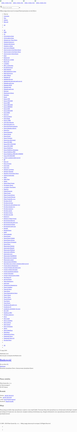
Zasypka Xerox (7, 340)
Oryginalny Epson (8, 185)
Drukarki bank (7, 87)
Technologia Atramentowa (10, 285)
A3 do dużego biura (9, 36)
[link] (19, 7)
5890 (5, 32)
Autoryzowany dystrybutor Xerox (12, 52)
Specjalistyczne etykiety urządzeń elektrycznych (16, 263)
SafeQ (5, 232)
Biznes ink (6, 61)
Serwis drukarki (8, 234)
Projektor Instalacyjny (9, 206)
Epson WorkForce (8, 148)
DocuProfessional (8, 67)
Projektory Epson (8, 212)
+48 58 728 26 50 (9, 395)
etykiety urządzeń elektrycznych (12, 157)
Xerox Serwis (7, 324)
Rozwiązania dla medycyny (11, 222)
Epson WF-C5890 (8, 146)
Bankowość (7, 57)
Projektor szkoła (8, 210)
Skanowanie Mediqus (9, 250)
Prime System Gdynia (9, 195)
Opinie (5, 181)
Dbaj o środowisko (8, 65)
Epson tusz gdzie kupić (10, 140)
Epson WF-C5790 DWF (10, 144)
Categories (6, 16)
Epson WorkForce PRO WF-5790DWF (13, 154)
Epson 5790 (7, 99)
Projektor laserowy (8, 208)
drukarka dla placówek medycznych (13, 81)
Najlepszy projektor (9, 169)
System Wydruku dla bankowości (12, 267)
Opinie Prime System (9, 183)
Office (5, 177)
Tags (5, 18)
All (4, 25)
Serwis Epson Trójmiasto (10, 242)
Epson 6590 (7, 108)
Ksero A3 (6, 161)
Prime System (7, 193)
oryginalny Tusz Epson (10, 187)
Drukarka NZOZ (8, 85)
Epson (5, 97)
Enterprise (6, 95)
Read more (2, 366)
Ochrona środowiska (9, 175)
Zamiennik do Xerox (9, 334)
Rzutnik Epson (7, 230)
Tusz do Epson (7, 299)
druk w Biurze (7, 75)
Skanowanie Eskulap (9, 246)
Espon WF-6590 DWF (9, 155)
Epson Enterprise (8, 132)
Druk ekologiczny (8, 73)
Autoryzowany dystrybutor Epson (12, 50)
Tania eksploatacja (8, 281)
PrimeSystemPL (10, 401)
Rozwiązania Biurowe (9, 220)
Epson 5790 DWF (8, 101)
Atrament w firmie (8, 46)
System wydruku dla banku (11, 269)
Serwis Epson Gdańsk (9, 238)
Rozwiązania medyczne (10, 226)
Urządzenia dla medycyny (10, 305)
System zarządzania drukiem (11, 271)
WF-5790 (6, 310)
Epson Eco (6, 130)
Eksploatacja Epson (9, 93)
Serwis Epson (7, 236)
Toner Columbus (8, 287)
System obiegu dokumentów (11, 265)
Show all (6, 22)
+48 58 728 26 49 (7, 397)
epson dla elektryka (9, 122)
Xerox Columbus (8, 320)
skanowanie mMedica (9, 252)
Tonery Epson (7, 295)
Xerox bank (7, 318)
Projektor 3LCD (8, 201)
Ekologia (6, 91)
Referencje (6, 216)
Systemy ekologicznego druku (11, 275)
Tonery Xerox (7, 297)
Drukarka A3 (7, 77)
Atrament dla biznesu (9, 44)
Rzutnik (6, 228)
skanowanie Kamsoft (9, 248)
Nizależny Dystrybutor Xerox (11, 173)
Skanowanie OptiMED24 (10, 256)
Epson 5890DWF (8, 106)
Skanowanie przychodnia (10, 258)
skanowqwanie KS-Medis (10, 261)
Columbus (6, 63)
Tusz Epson (7, 301)
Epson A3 (6, 114)
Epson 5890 (7, 103)
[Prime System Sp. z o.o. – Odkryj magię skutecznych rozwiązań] (23, 3)
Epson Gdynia (7, 134)
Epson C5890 (7, 120)
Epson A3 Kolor (8, 116)
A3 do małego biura (9, 38)
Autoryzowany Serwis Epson (11, 53)
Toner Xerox (7, 291)
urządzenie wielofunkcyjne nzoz (12, 309)
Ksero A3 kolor (7, 163)
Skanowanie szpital (9, 259)
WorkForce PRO (8, 312)
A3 (4, 34)
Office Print (7, 179)
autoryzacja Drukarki (9, 48)
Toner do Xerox (8, 289)
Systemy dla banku (8, 273)
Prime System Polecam (9, 197)
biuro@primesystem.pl (9, 399)
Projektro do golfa (8, 214)
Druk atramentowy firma (10, 71)
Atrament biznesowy (9, 42)
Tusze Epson (7, 303)
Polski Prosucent (8, 191)
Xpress (5, 328)
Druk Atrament (7, 69)
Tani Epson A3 (7, 277)
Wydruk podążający (9, 314)
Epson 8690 (7, 112)
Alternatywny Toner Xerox (10, 40)
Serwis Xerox (7, 244)
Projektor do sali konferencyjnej (12, 205)
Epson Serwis (7, 136)
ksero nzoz (6, 167)
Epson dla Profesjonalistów (11, 126)
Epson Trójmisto (8, 138)
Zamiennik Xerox (8, 336)
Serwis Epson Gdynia (9, 240)
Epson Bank (7, 118)
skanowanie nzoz (8, 254)
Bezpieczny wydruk (9, 59)
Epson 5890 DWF (8, 104)
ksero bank (6, 165)
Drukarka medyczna (9, 83)
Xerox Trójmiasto (8, 326)
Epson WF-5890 (8, 142)
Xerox (5, 316)
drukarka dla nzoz (8, 79)
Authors (6, 20)
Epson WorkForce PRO (9, 152)
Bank (5, 55)
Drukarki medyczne (9, 89)
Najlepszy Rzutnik (8, 171)
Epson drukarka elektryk (10, 128)
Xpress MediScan (8, 330)
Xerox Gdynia (7, 322)
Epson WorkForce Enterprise (11, 150)
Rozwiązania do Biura (9, 224)
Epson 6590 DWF (8, 110)
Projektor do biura (8, 203)
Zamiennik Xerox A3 (9, 338)
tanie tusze (6, 283)
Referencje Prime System (10, 218)
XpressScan (7, 332)
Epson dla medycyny (9, 124)
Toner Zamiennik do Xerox (10, 293)
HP (4, 159)
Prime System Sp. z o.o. (9, 199)
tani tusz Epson (8, 279)
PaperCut (6, 189)
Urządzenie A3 (7, 307)
